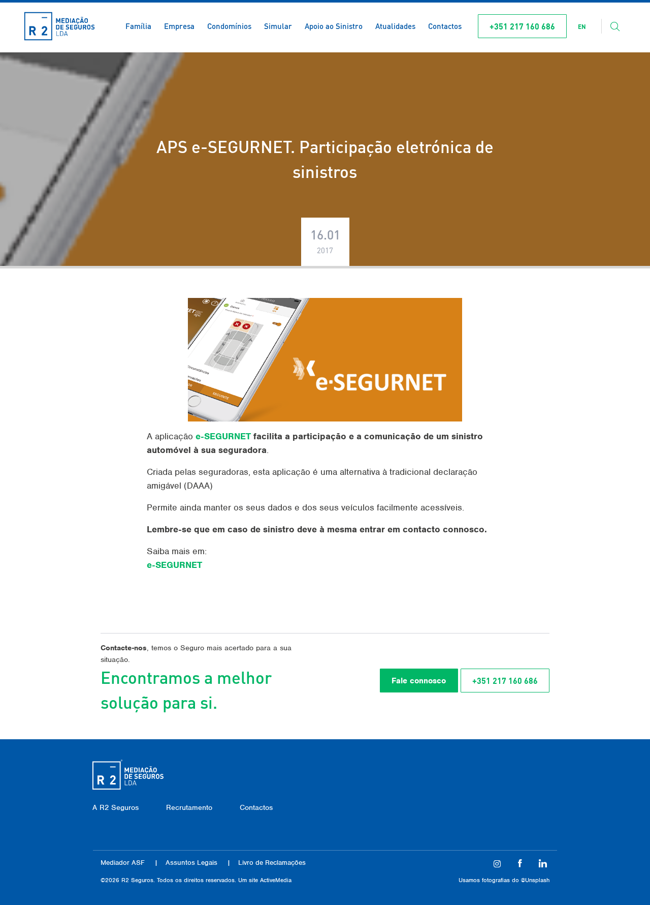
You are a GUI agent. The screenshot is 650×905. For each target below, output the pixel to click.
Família (138, 26)
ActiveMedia (275, 880)
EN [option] (582, 27)
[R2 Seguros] (59, 26)
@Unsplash (535, 880)
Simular (278, 26)
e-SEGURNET (223, 436)
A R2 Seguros (115, 807)
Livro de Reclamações (272, 862)
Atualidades (395, 26)
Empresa (179, 26)
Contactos (445, 26)
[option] (582, 27)
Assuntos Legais (191, 862)
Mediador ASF (123, 862)
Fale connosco (419, 681)
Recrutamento (189, 807)
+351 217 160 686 (522, 26)
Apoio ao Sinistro (334, 26)
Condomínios (229, 26)
